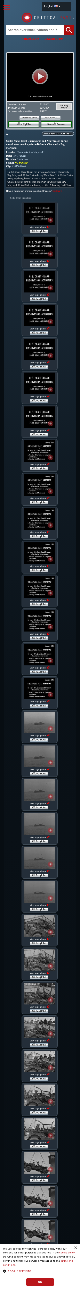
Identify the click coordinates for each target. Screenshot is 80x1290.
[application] (40, 77)
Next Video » (51, 118)
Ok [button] (40, 1282)
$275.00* (44, 108)
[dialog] (40, 1267)
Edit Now (57, 191)
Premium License (16, 108)
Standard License (17, 104)
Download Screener (56, 124)
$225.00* (44, 104)
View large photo (38, 227)
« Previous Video (29, 118)
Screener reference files (20, 111)
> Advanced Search (53, 39)
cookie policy (67, 1252)
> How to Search (30, 39)
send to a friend (60, 134)
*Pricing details (64, 106)
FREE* (43, 111)
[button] (40, 76)
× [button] (75, 1248)
